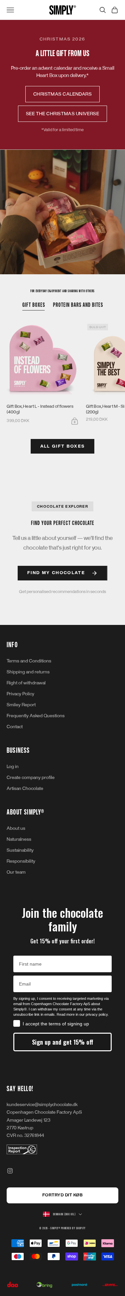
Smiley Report (21, 704)
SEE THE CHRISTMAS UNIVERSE (62, 113)
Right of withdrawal (26, 682)
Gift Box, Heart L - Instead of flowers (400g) (40, 409)
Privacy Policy (20, 693)
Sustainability (20, 850)
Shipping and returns (28, 671)
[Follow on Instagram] (10, 1170)
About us (16, 828)
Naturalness (19, 839)
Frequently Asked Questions (36, 715)
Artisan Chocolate (25, 788)
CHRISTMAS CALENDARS (62, 94)
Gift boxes (33, 305)
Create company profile (31, 777)
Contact (15, 726)
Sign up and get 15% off (62, 1042)
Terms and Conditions (29, 660)
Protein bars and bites (78, 305)
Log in (13, 766)
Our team (16, 872)
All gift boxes (62, 446)
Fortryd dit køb (62, 1195)
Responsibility (21, 861)
